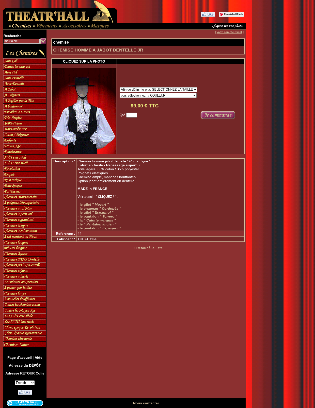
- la (97, 220)
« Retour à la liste (148, 248)
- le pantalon (97, 216)
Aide (38, 357)
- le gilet (93, 204)
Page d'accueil (19, 357)
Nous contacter (146, 403)
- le (97, 224)
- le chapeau (99, 208)
